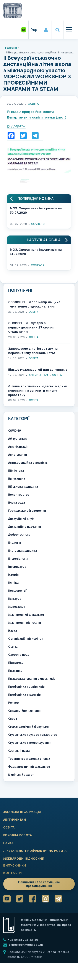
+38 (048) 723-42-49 (22, 939)
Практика (15, 671)
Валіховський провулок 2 (26, 951)
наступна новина (43, 240)
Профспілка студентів (24, 695)
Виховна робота (17, 835)
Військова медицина (23, 487)
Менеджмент (17, 607)
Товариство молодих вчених (29, 759)
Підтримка (15, 663)
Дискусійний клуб (21, 519)
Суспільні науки (19, 751)
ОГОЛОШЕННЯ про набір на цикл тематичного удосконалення (34, 304)
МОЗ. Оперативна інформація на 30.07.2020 (36, 210)
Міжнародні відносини (24, 623)
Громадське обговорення (27, 511)
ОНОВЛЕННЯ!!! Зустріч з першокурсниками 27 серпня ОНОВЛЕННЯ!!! (31, 327)
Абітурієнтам (38, 375)
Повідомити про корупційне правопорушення (39, 884)
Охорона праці (19, 655)
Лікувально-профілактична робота (35, 851)
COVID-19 (38, 224)
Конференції (17, 591)
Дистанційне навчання (24, 527)
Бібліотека (16, 471)
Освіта (33, 103)
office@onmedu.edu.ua (26, 944)
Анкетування (17, 455)
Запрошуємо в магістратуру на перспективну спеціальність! (33, 351)
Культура (14, 599)
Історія (13, 575)
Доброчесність (19, 535)
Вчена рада (16, 503)
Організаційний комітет (25, 639)
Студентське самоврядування (29, 743)
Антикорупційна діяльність (27, 463)
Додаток (18, 126)
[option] (39, 161)
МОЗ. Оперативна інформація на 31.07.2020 (36, 251)
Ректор (13, 703)
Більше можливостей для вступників (37, 369)
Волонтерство (18, 495)
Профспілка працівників (26, 687)
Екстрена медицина (22, 551)
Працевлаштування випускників (31, 679)
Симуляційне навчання (24, 711)
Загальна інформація (22, 812)
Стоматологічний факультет (28, 727)
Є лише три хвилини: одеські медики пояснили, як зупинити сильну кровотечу (37, 390)
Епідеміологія (18, 559)
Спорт (12, 719)
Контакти (12, 873)
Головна (11, 47)
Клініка (13, 583)
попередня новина (36, 198)
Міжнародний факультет (26, 615)
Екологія (14, 543)
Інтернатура (17, 567)
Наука (12, 631)
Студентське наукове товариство (32, 735)
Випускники (16, 479)
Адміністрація (18, 447)
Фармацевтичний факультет (29, 767)
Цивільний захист (21, 775)
